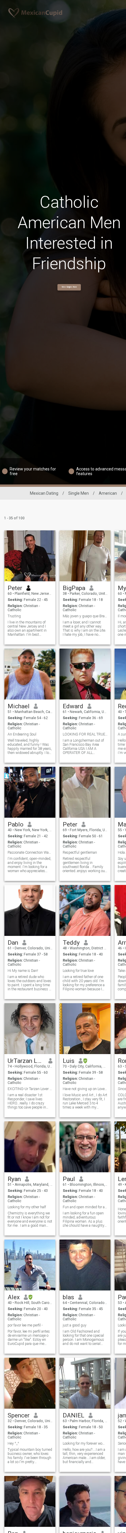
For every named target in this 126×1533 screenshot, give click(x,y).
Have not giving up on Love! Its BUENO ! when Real (85, 1089)
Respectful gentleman (80, 852)
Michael (19, 706)
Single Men (78, 493)
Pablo (15, 824)
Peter (15, 588)
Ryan (14, 1179)
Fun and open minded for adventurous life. (85, 1207)
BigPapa (74, 588)
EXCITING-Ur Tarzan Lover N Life (30, 1089)
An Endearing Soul (22, 734)
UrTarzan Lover (26, 1060)
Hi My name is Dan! (23, 971)
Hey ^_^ (13, 1443)
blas (68, 1297)
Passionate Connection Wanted (30, 852)
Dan (13, 942)
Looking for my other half (27, 1207)
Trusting (14, 616)
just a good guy (74, 1325)
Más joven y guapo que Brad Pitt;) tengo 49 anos (85, 616)
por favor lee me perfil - (25, 1325)
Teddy (71, 942)
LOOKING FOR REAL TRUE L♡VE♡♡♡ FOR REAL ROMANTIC (85, 734)
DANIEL (73, 1415)
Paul (69, 1179)
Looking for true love (78, 971)
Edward (73, 706)
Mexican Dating (44, 493)
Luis (68, 1060)
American (108, 493)
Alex (14, 1297)
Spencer (19, 1415)
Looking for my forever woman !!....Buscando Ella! (85, 1443)
